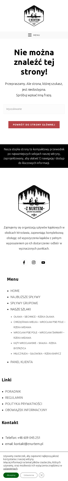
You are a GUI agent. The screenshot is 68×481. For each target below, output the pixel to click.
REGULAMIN (14, 397)
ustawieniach (10, 468)
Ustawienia (29, 475)
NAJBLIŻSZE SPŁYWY (25, 297)
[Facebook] (24, 262)
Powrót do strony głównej (34, 124)
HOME (15, 290)
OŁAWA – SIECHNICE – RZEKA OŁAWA (34, 316)
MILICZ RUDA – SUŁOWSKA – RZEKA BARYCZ (37, 353)
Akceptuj (11, 475)
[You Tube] (43, 262)
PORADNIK (13, 391)
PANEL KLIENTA (21, 362)
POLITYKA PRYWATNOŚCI (23, 403)
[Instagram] (33, 262)
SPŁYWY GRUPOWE (24, 303)
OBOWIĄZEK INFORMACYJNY (26, 410)
